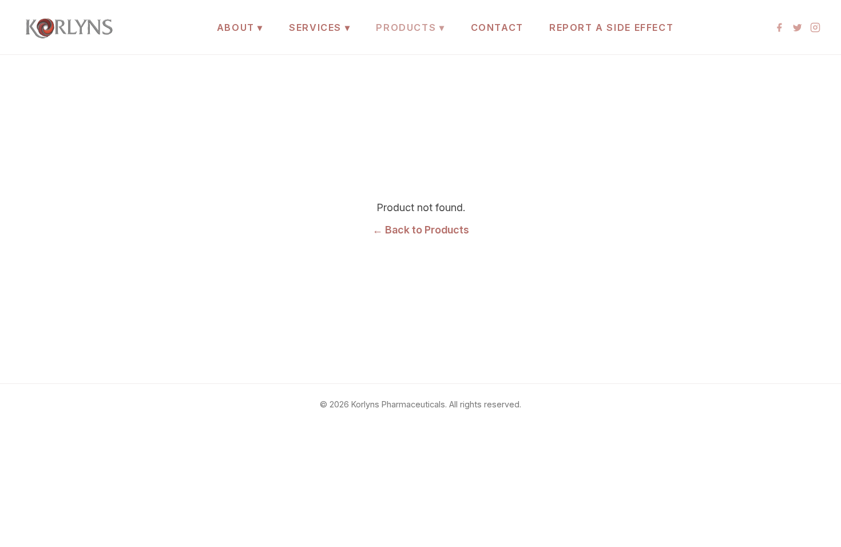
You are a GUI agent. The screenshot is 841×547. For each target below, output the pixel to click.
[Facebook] (779, 27)
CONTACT (497, 27)
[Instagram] (815, 27)
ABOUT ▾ (240, 27)
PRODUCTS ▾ (410, 27)
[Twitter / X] (797, 27)
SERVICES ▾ (319, 27)
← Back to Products (420, 230)
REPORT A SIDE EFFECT (611, 27)
